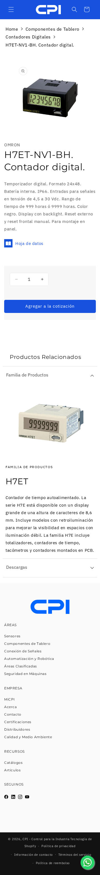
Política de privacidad (58, 846)
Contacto (12, 714)
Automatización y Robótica (29, 659)
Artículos (12, 770)
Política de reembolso (53, 863)
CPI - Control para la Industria (46, 839)
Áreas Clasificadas (20, 666)
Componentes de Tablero (52, 29)
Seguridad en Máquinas (25, 674)
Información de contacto (33, 855)
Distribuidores (17, 729)
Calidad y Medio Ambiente (28, 737)
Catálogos (13, 762)
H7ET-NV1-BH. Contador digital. (40, 45)
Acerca (10, 707)
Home (12, 29)
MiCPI (9, 699)
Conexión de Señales (22, 651)
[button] (11, 9)
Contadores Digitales (28, 37)
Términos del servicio (74, 855)
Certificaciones (17, 722)
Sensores (12, 636)
